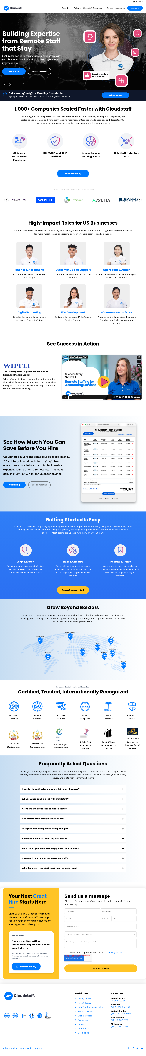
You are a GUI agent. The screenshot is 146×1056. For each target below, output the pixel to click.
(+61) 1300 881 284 (120, 1007)
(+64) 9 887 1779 (119, 1020)
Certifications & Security (90, 1007)
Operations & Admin (116, 270)
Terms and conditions (31, 1048)
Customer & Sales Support (73, 270)
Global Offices (84, 1015)
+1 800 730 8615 (119, 1000)
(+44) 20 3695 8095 (121, 1013)
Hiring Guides (84, 1003)
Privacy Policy (115, 952)
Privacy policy (10, 1048)
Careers (81, 1024)
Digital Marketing (29, 312)
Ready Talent (84, 998)
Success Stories (85, 1011)
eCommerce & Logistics (116, 312)
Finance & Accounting (29, 270)
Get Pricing (14, 71)
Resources (82, 1020)
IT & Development (73, 312)
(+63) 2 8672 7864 (120, 1026)
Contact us (83, 1028)
